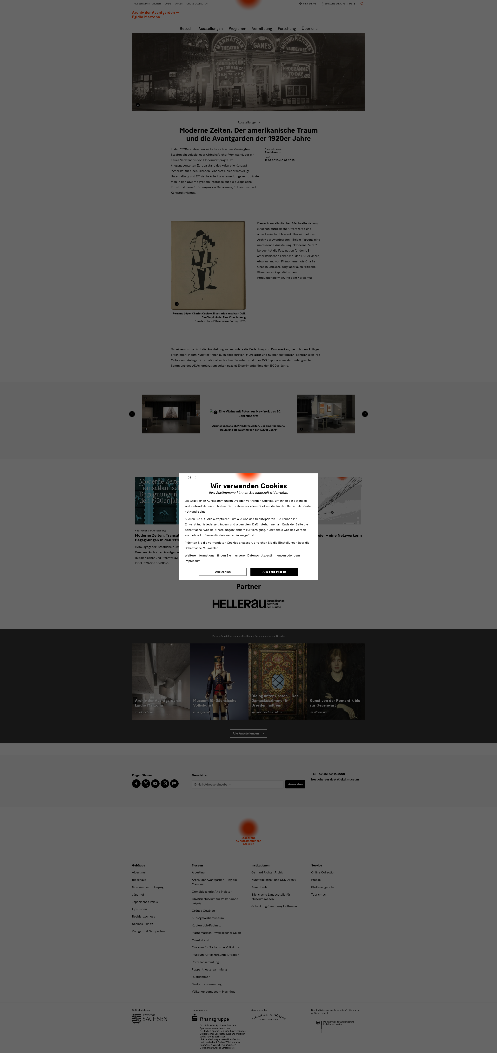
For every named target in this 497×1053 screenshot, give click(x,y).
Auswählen (223, 572)
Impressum (193, 561)
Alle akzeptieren (274, 572)
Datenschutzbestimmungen (266, 555)
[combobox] (192, 477)
